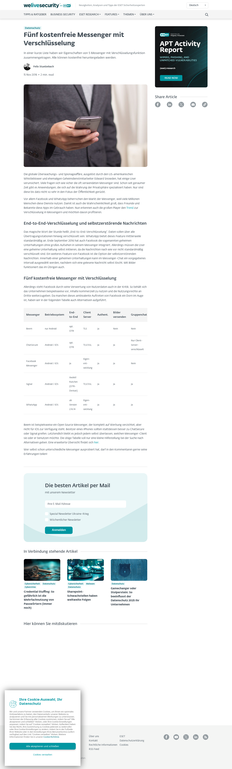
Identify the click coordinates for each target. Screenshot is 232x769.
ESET (122, 736)
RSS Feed (94, 749)
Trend (130, 208)
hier (96, 442)
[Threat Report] (181, 58)
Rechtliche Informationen (103, 745)
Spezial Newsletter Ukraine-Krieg (69, 514)
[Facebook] (158, 104)
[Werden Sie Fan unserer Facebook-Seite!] (166, 737)
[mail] (193, 104)
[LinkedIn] (169, 104)
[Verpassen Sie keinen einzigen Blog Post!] (205, 737)
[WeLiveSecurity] (49, 5)
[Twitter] (181, 104)
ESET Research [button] (89, 14)
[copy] (205, 104)
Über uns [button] (146, 14)
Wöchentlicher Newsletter (65, 520)
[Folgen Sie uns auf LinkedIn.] (196, 737)
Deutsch (193, 5)
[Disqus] (85, 673)
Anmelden (59, 530)
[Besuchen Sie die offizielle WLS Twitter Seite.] (186, 737)
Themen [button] (128, 14)
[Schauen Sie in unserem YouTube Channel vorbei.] (176, 737)
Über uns (94, 736)
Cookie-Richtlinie (51, 736)
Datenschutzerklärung (132, 740)
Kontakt (93, 740)
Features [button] (111, 14)
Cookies (124, 745)
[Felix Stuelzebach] (28, 66)
